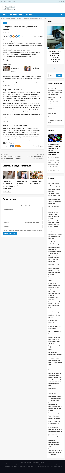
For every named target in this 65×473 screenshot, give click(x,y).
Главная (5, 15)
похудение (12, 143)
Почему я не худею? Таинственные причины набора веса (37, 68)
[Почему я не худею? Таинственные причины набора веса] (27, 68)
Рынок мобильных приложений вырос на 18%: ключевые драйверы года (55, 429)
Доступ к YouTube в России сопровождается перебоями (54, 435)
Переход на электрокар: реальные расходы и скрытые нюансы (54, 368)
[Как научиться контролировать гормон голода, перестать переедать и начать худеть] (6, 68)
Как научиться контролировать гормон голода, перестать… (15, 69)
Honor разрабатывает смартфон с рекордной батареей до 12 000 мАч (54, 185)
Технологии (28, 15)
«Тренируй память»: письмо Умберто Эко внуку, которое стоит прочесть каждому (11, 158)
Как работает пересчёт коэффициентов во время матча (54, 347)
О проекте (3, 1)
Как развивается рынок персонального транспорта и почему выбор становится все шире (54, 193)
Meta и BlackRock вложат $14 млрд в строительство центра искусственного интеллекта (55, 101)
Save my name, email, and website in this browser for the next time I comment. (23, 230)
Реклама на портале (11, 1)
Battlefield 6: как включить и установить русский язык (55, 305)
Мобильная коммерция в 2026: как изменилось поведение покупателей (54, 375)
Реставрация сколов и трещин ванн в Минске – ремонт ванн (54, 201)
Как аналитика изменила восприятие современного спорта (55, 278)
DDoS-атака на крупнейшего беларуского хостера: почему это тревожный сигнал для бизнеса (55, 313)
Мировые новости (16, 15)
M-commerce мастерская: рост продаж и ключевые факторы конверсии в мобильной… (56, 57)
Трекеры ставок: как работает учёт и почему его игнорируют (54, 326)
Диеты (4, 23)
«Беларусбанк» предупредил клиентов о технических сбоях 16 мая (54, 243)
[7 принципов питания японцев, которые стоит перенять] (36, 175)
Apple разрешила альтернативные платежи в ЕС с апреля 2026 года (55, 354)
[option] (56, 46)
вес (7, 143)
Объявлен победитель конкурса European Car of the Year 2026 (54, 423)
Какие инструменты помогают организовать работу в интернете (54, 208)
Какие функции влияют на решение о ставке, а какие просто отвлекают (55, 333)
